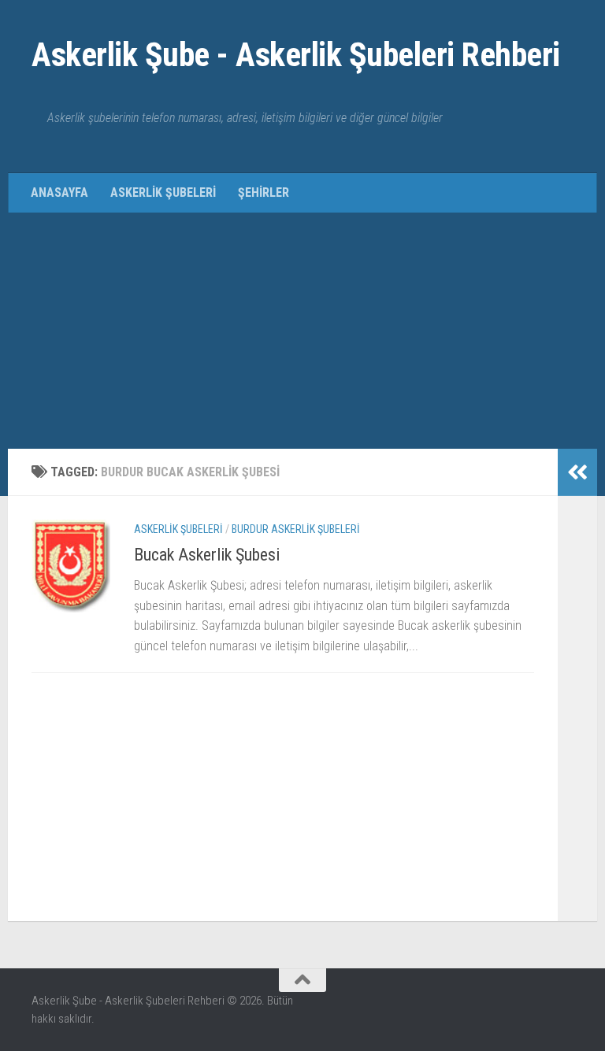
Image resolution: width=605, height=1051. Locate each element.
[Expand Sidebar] (577, 472)
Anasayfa (59, 192)
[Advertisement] (302, 330)
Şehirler (263, 192)
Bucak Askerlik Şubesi (207, 554)
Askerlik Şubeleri (163, 192)
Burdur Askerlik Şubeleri (296, 529)
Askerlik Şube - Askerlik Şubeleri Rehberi (296, 54)
